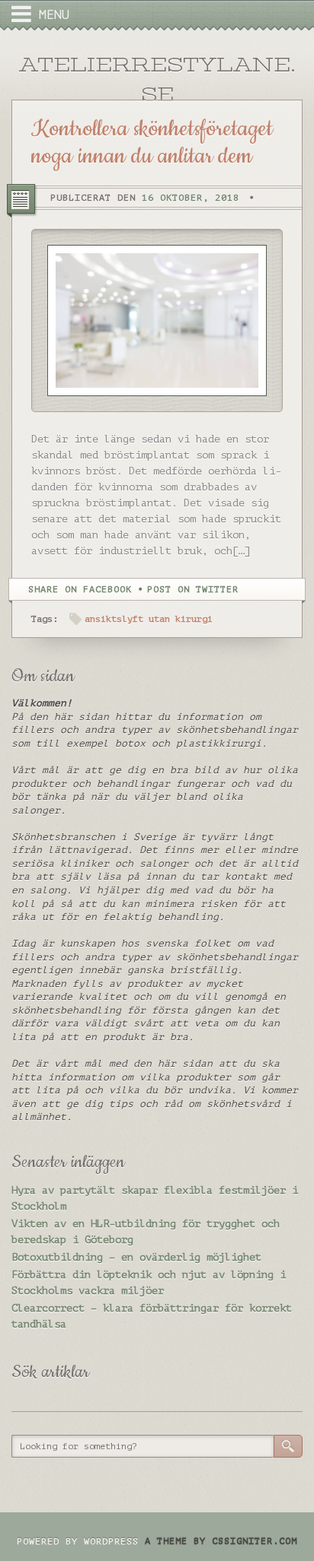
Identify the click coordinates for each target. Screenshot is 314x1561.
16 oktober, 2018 (190, 197)
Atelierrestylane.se (157, 79)
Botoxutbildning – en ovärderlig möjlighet (136, 1257)
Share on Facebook (80, 589)
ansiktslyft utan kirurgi (149, 619)
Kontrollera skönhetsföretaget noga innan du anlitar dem (152, 143)
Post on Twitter (193, 589)
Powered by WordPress (78, 1541)
